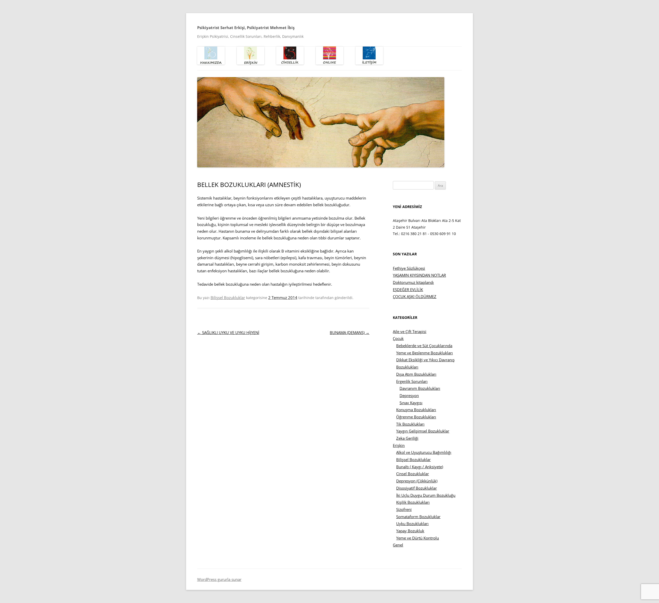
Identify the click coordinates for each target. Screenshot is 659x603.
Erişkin (399, 445)
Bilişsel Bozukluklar (228, 297)
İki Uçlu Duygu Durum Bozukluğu (425, 495)
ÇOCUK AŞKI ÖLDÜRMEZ (414, 296)
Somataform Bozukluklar (418, 516)
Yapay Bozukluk (410, 530)
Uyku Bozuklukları (412, 523)
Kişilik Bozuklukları (413, 502)
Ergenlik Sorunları (412, 381)
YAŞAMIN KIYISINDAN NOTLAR (419, 275)
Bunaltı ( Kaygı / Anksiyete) (419, 466)
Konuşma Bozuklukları (416, 409)
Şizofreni (404, 509)
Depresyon (409, 395)
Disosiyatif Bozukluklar (416, 488)
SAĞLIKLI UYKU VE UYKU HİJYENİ (228, 332)
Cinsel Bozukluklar (412, 473)
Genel (398, 544)
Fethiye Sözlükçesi (409, 268)
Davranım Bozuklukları (420, 388)
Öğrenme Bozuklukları (416, 416)
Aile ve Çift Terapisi (409, 331)
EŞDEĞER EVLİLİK (408, 289)
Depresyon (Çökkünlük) (416, 480)
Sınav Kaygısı (411, 402)
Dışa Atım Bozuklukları (416, 374)
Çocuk (398, 338)
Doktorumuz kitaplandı (413, 282)
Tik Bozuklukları (410, 424)
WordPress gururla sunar (219, 579)
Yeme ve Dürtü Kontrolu (417, 538)
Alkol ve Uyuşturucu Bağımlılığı (423, 452)
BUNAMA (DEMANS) (349, 332)
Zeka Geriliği (407, 438)
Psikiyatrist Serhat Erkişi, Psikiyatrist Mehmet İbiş (245, 27)
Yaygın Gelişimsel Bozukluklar (422, 431)
